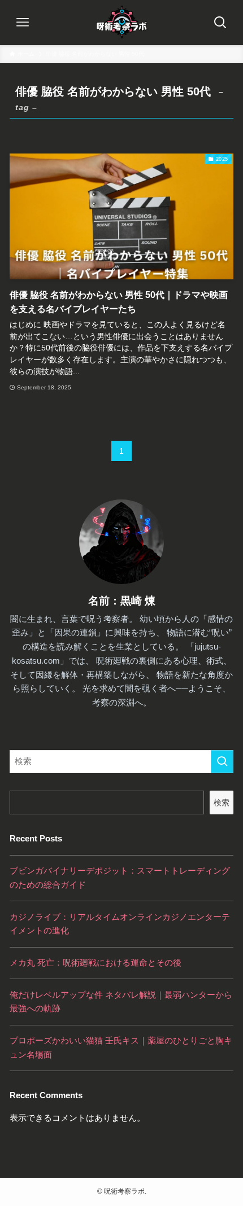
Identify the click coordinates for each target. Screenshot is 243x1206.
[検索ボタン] (220, 22)
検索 (221, 802)
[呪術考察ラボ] (121, 22)
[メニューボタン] (22, 22)
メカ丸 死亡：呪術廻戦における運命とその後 (95, 962)
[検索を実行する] (222, 761)
